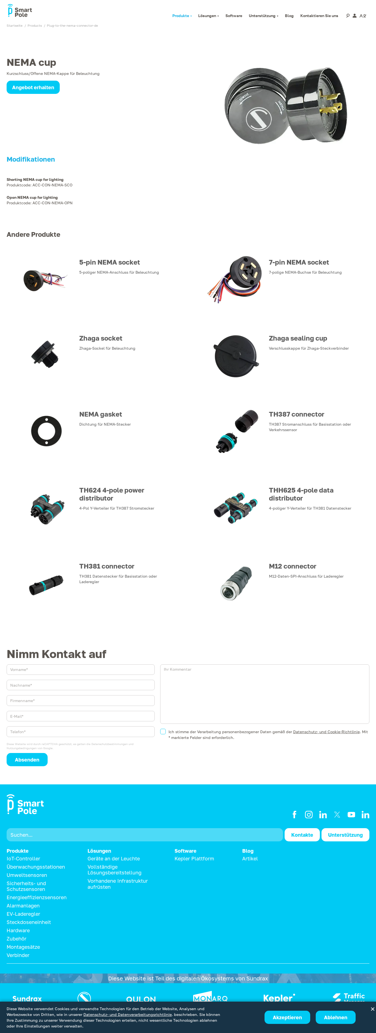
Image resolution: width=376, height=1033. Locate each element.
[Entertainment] (84, 998)
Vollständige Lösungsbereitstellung (114, 870)
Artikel (250, 858)
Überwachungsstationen (36, 867)
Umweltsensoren (27, 875)
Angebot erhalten (33, 87)
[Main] (27, 998)
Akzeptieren (287, 1017)
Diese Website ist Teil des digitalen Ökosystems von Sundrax (188, 978)
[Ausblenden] (372, 1009)
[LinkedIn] (323, 815)
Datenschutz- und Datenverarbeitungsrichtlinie (127, 1014)
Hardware (18, 930)
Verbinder (18, 955)
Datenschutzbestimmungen (109, 744)
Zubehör (16, 939)
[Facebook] (294, 815)
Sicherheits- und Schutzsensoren (26, 886)
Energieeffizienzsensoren (37, 897)
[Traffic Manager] (348, 998)
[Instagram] (309, 815)
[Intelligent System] (279, 998)
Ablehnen (335, 1017)
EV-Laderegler (23, 914)
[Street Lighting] (141, 998)
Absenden (27, 760)
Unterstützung (345, 835)
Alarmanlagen (23, 905)
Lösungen (99, 851)
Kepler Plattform (194, 858)
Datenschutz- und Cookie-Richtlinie (326, 731)
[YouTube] (351, 815)
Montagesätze (23, 947)
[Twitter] (337, 815)
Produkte (18, 851)
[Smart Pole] (20, 11)
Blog (248, 851)
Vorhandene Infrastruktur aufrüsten (118, 884)
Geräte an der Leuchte (114, 858)
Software (186, 851)
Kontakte (302, 835)
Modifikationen (31, 159)
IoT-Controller (23, 858)
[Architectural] (210, 998)
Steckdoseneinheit (29, 922)
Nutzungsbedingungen (22, 748)
